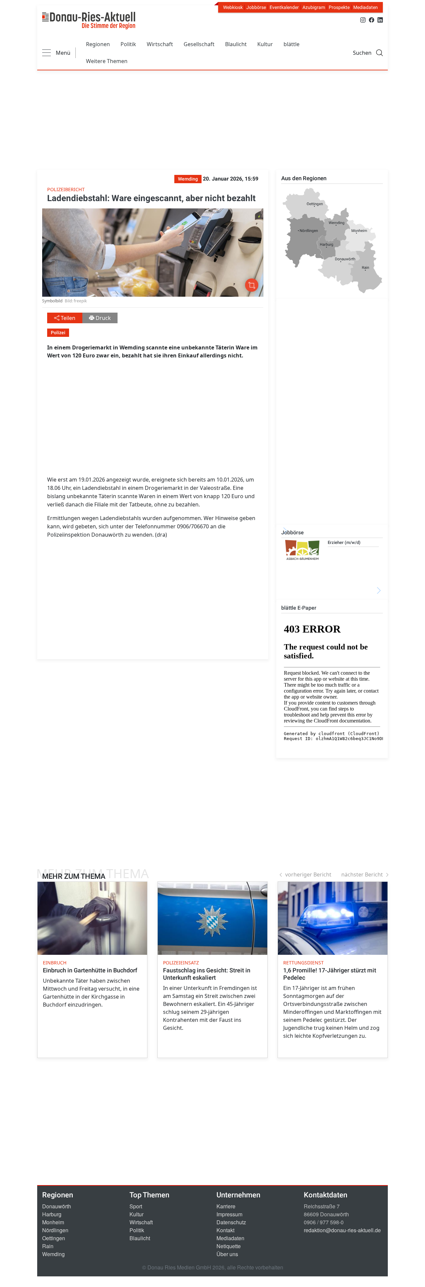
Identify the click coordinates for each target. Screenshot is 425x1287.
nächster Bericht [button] (362, 874)
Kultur (265, 44)
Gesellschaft (199, 44)
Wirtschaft (160, 44)
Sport (135, 1206)
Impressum (229, 1214)
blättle (291, 44)
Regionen (98, 44)
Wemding (53, 1254)
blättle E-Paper (298, 608)
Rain (47, 1246)
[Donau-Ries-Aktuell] (88, 20)
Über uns (227, 1254)
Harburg (51, 1214)
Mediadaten (365, 7)
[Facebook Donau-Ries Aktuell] (371, 19)
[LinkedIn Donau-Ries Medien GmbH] (380, 19)
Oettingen (53, 1238)
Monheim (53, 1222)
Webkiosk (233, 7)
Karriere (225, 1206)
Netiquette (228, 1246)
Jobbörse (256, 7)
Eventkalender (284, 7)
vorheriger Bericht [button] (308, 874)
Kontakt (225, 1230)
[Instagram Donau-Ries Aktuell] (363, 19)
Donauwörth (56, 1206)
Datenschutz (231, 1222)
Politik (128, 44)
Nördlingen (55, 1230)
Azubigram (313, 7)
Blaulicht (236, 44)
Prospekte (339, 7)
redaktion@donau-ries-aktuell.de (342, 1230)
